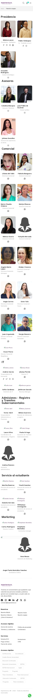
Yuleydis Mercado (24, 237)
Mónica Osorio (8, 237)
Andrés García (8, 372)
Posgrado (5, 671)
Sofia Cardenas (8, 390)
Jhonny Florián (24, 372)
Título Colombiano (7, 675)
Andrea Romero (8, 465)
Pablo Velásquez (24, 41)
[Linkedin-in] (13, 600)
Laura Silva (8, 432)
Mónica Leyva (8, 40)
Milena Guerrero (25, 413)
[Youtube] (10, 600)
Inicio (2, 8)
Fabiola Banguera (24, 174)
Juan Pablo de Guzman (22, 107)
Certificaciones (6, 653)
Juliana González (8, 138)
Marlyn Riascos (24, 204)
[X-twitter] (21, 600)
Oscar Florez (8, 352)
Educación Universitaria (9, 664)
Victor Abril (8, 413)
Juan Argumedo (8, 334)
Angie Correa (8, 302)
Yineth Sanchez (24, 485)
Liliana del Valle (8, 174)
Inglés (20, 668)
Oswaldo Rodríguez (5, 72)
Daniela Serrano (8, 503)
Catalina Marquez (8, 106)
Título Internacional (22, 675)
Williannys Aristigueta (21, 506)
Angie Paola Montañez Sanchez (15, 570)
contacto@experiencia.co (8, 603)
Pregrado (15, 671)
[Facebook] (2, 600)
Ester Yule (25, 302)
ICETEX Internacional (8, 668)
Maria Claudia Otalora (6, 205)
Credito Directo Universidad (10, 657)
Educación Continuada (9, 660)
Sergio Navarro (25, 334)
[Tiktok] (17, 600)
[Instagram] (6, 600)
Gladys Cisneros (25, 267)
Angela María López (6, 268)
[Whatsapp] (25, 600)
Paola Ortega (25, 432)
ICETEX (22, 664)
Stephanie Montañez (21, 528)
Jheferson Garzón (24, 390)
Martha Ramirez (8, 485)
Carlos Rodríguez (8, 527)
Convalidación (19, 653)
